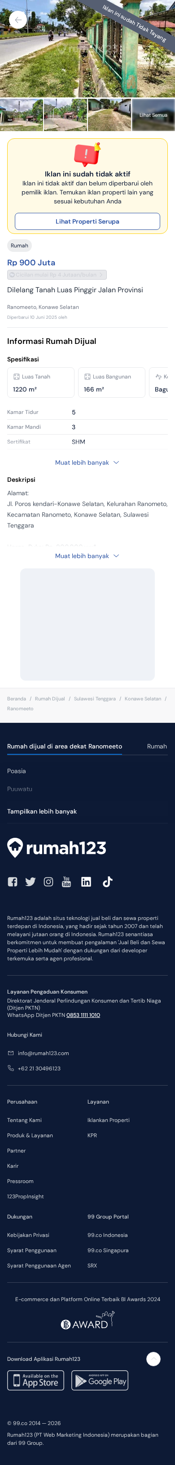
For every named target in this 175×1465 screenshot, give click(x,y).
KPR (92, 1135)
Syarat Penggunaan (32, 1250)
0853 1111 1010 (83, 1015)
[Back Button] (18, 20)
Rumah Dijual (50, 698)
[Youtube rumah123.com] (66, 881)
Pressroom (20, 1181)
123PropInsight (25, 1196)
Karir (12, 1166)
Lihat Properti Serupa (87, 221)
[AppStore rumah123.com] (35, 1380)
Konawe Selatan (143, 698)
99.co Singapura (108, 1250)
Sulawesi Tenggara (95, 698)
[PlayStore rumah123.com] (99, 1380)
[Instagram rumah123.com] (48, 881)
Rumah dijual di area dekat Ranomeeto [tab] (64, 746)
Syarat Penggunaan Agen (39, 1265)
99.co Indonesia (108, 1235)
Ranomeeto (20, 708)
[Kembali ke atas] (153, 1359)
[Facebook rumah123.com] (12, 881)
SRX (92, 1265)
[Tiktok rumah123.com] (108, 882)
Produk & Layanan (30, 1135)
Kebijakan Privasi (28, 1235)
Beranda (16, 698)
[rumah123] (87, 849)
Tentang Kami (24, 1120)
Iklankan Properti (109, 1120)
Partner (16, 1150)
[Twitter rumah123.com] (30, 881)
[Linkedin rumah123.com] (86, 882)
